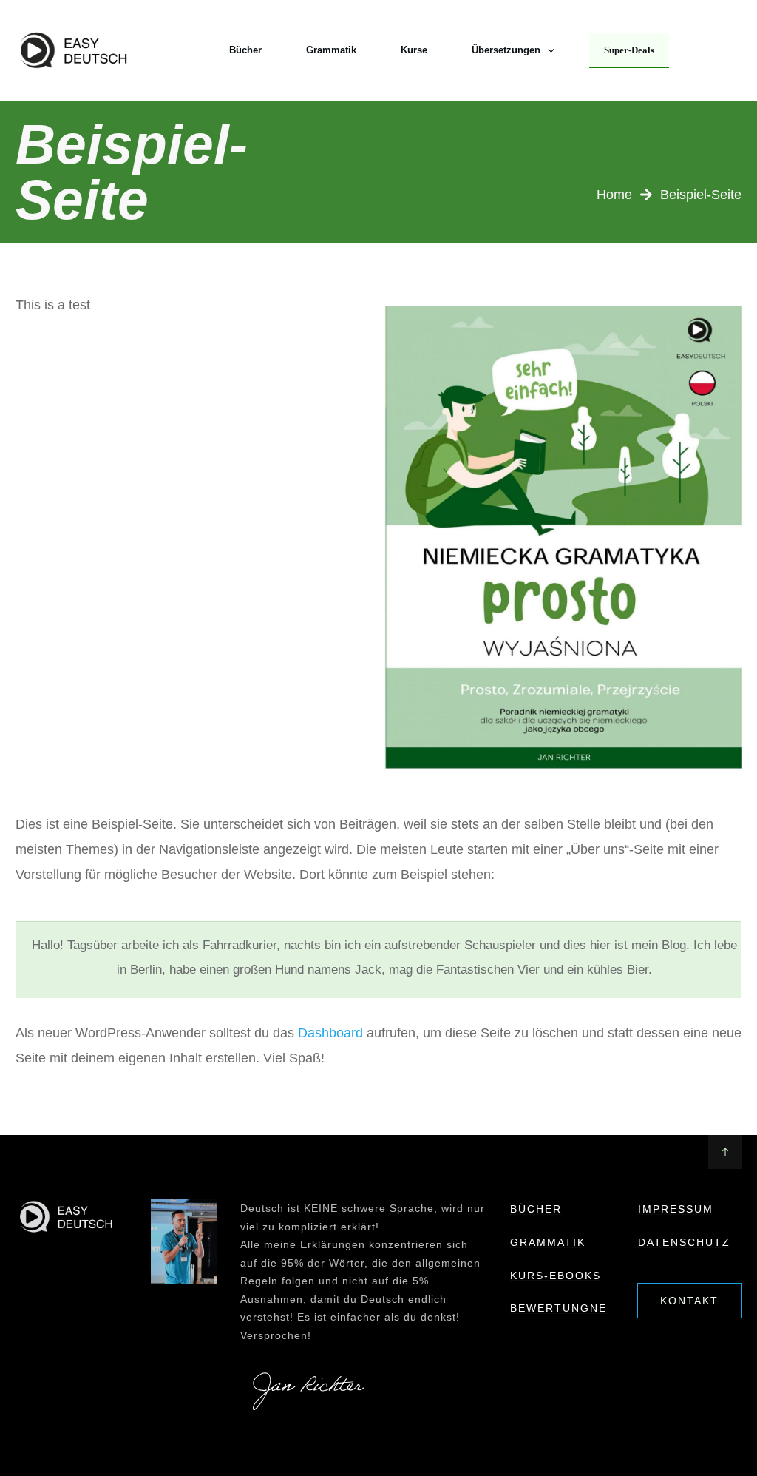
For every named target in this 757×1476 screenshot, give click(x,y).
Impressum (675, 1209)
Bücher (536, 1209)
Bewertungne (558, 1308)
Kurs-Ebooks (555, 1275)
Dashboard (330, 1032)
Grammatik (547, 1242)
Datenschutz (684, 1242)
